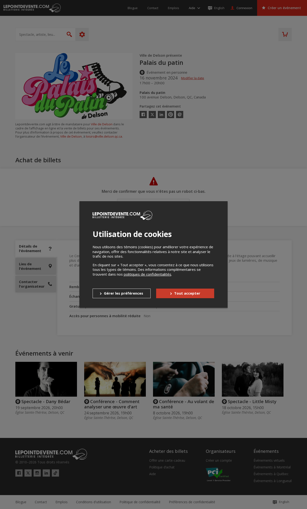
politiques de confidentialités (147, 274)
